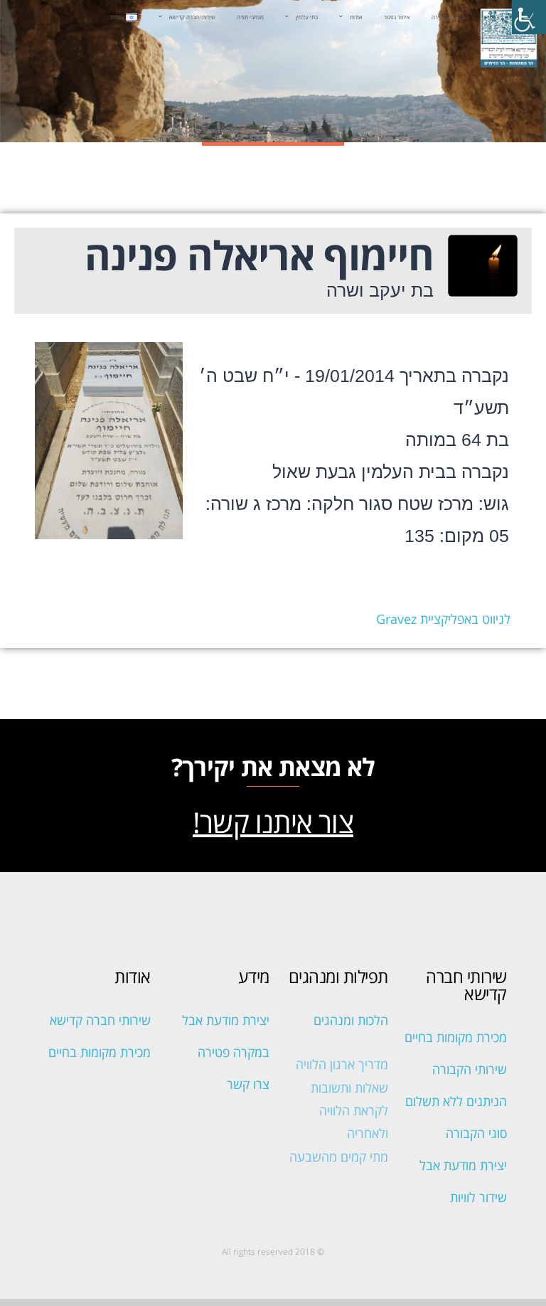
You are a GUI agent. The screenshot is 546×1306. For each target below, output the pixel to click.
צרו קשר (248, 1084)
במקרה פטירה (448, 17)
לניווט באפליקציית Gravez (443, 618)
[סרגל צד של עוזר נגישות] (529, 17)
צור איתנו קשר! (273, 822)
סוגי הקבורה (476, 1133)
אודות (356, 17)
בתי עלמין (307, 17)
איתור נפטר (397, 17)
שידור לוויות (478, 1197)
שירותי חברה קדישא (192, 17)
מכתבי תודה (250, 17)
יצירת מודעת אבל (463, 1165)
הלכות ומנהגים (351, 1020)
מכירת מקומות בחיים (456, 1037)
